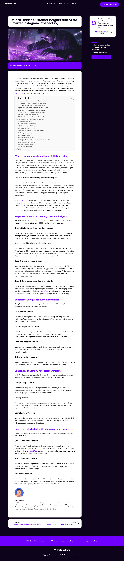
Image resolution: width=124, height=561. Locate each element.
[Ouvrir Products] (54, 3)
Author (19, 149)
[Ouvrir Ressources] (68, 3)
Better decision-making (28, 128)
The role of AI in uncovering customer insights (33, 103)
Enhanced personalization (28, 124)
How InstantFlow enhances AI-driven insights (34, 105)
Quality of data (25, 135)
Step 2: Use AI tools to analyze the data (33, 112)
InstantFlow (19, 93)
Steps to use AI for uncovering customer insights (32, 108)
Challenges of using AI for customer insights (31, 131)
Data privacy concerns (27, 133)
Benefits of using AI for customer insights (30, 119)
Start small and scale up (28, 144)
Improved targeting (26, 121)
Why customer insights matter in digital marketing (32, 101)
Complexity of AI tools (27, 137)
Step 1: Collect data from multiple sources (32, 110)
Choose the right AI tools (27, 142)
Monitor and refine (26, 146)
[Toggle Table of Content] (71, 98)
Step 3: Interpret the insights (29, 114)
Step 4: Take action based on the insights (33, 117)
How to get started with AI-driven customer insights (33, 140)
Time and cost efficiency (28, 126)
